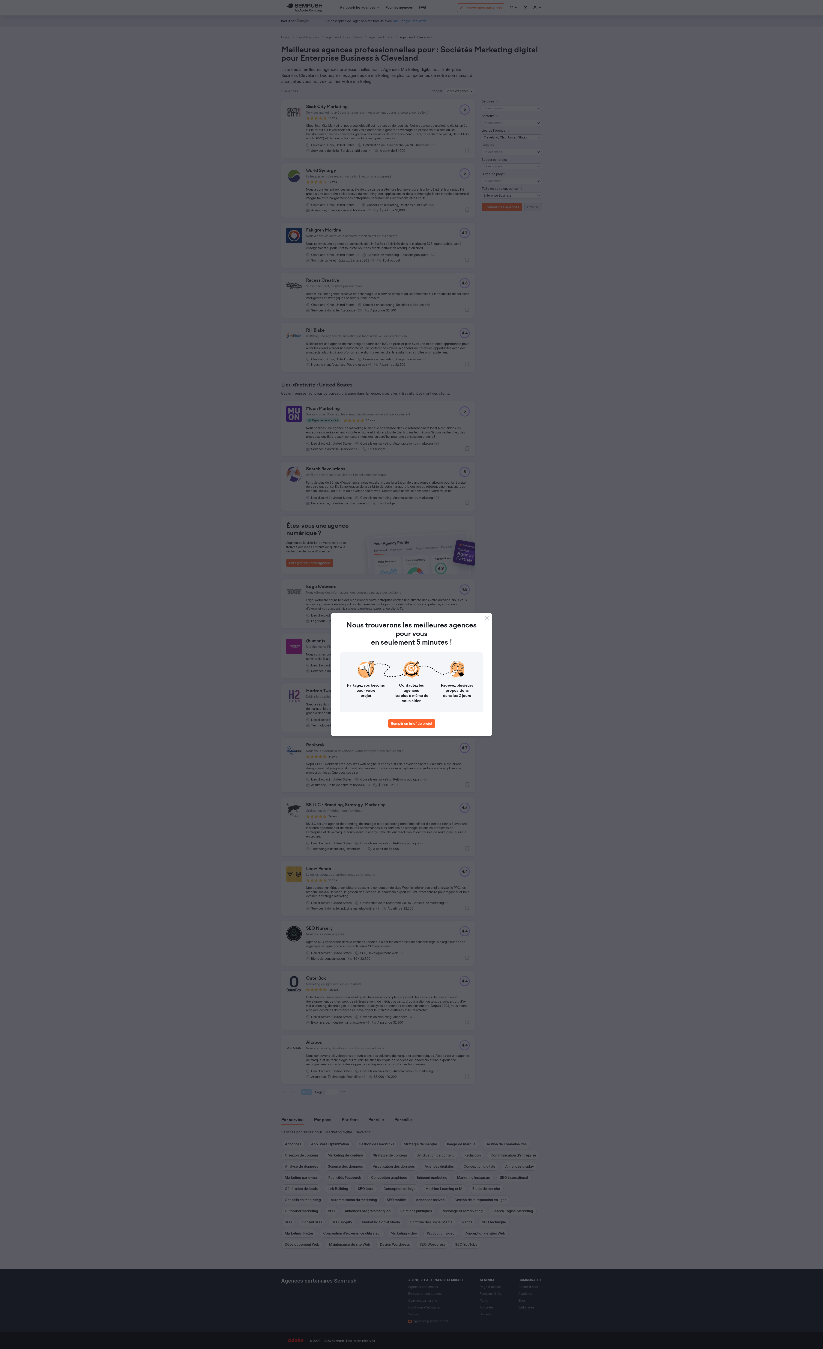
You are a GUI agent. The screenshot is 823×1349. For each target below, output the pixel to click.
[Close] (487, 618)
